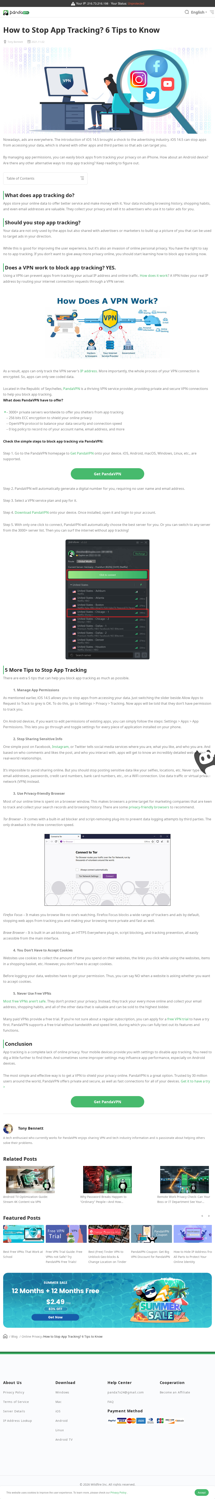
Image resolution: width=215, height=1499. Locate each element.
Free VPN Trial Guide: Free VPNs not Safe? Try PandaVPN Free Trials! (64, 1257)
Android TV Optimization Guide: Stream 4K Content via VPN (25, 1199)
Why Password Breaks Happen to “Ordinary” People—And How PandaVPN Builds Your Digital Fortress (107, 1199)
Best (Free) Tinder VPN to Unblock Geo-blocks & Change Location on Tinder (107, 1257)
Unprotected (136, 3)
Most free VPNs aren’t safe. (24, 1001)
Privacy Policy (118, 1492)
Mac (58, 1402)
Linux (59, 1430)
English (198, 12)
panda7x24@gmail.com (126, 1392)
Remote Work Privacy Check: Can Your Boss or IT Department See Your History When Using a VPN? (183, 1199)
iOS (58, 1411)
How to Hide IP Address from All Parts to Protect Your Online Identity (194, 1257)
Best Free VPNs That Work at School (23, 1254)
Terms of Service (16, 1402)
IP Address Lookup (17, 1421)
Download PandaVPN (32, 512)
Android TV (64, 1439)
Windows (62, 1392)
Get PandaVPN (82, 453)
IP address (88, 371)
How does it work (154, 275)
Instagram (60, 746)
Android (61, 1421)
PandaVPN (71, 388)
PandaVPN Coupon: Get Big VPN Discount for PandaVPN (150, 1254)
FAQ (111, 1402)
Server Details (14, 1411)
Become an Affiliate (175, 1392)
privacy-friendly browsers (149, 807)
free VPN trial (178, 1019)
